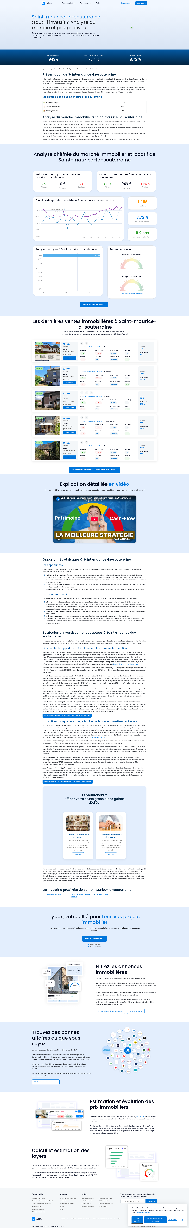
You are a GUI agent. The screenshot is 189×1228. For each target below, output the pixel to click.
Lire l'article (78, 854)
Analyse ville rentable (54, 69)
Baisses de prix (136, 1011)
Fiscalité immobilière (88, 1206)
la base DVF (140, 1116)
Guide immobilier (87, 1201)
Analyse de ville (36, 1206)
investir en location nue (97, 737)
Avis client (63, 1201)
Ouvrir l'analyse (70, 358)
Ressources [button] (84, 3)
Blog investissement (38, 1209)
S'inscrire (151, 1201)
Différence (83, 350)
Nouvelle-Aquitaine (69, 69)
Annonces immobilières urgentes (110, 1011)
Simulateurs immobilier (106, 1203)
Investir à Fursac (103, 894)
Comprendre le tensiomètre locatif (131, 293)
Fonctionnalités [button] (68, 3)
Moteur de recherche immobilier (41, 1203)
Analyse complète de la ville (94, 304)
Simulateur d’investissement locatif (42, 1201)
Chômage (127, 356)
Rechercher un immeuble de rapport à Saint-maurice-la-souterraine (67, 716)
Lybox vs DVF (103, 1206)
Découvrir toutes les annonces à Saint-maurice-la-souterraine (94, 470)
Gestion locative (86, 1203)
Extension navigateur (38, 1198)
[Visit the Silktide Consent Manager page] (182, 1219)
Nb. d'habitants (99, 350)
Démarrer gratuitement (94, 939)
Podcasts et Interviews (67, 1203)
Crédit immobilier (104, 1201)
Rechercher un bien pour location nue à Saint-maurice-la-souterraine (67, 782)
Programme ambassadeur (68, 1198)
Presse (62, 1206)
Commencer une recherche (46, 1082)
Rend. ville (127, 350)
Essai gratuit (141, 3)
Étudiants (82, 356)
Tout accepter (137, 1219)
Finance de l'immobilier (105, 1198)
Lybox (44, 69)
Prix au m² (98, 356)
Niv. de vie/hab (114, 350)
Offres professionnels (38, 1212)
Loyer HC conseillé (115, 356)
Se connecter (126, 3)
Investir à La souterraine (54, 894)
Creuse (79, 69)
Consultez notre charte (143, 1213)
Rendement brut (144, 352)
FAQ (61, 1209)
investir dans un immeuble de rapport (126, 664)
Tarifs (98, 3)
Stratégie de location (88, 1198)
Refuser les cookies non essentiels (155, 1219)
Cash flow (142, 346)
